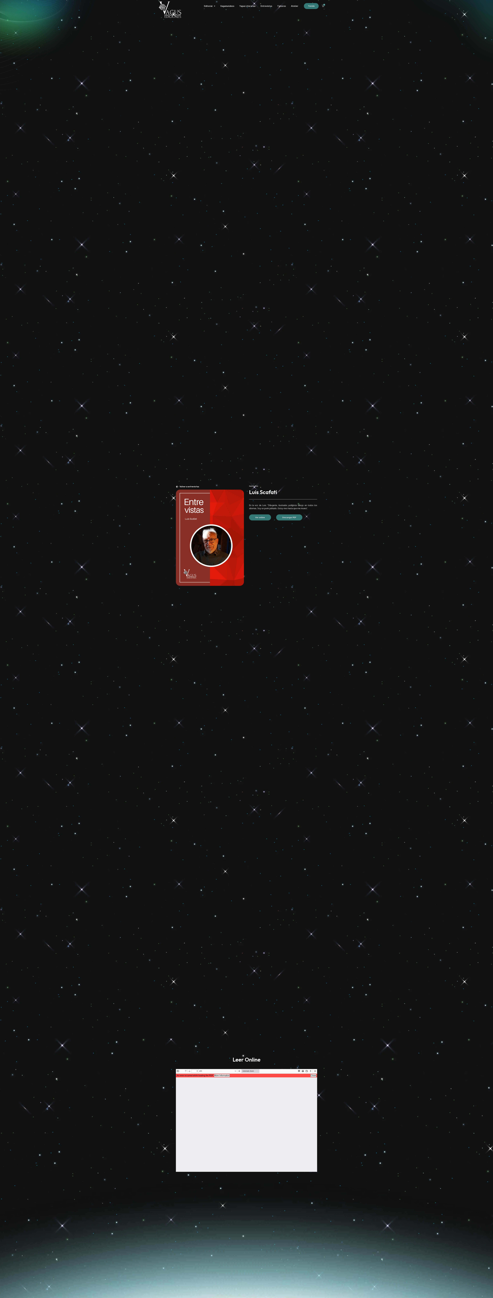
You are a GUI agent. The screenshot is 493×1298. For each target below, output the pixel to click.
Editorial (208, 6)
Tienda (311, 6)
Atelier (294, 6)
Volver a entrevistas (189, 486)
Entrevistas (266, 6)
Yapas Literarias (247, 6)
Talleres (281, 6)
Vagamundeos (227, 6)
